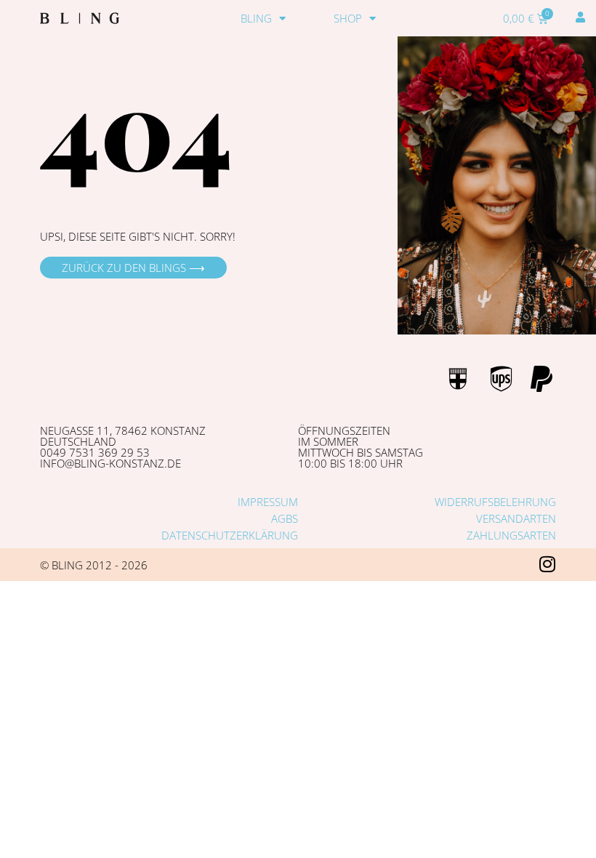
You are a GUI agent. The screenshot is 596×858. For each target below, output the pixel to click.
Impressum (268, 501)
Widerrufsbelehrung (495, 501)
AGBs (284, 518)
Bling (256, 18)
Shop (348, 18)
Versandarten (516, 518)
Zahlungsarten (511, 535)
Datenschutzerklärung (229, 535)
